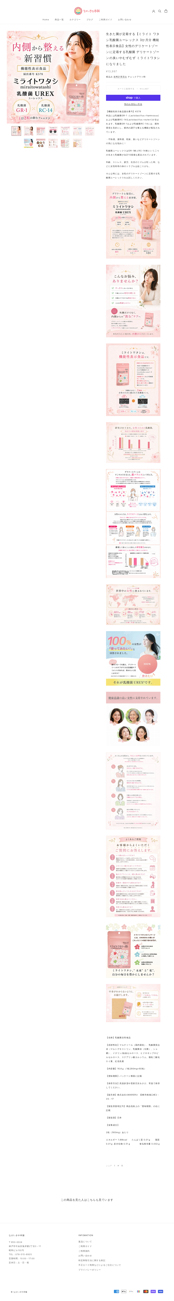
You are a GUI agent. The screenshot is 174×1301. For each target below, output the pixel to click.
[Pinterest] (122, 1165)
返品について (85, 1241)
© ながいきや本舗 (19, 1292)
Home (46, 19)
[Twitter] (118, 1165)
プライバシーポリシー (89, 1269)
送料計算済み (120, 76)
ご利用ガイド (105, 19)
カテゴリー (75, 19)
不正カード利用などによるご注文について (99, 1265)
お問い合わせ (124, 19)
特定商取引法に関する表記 (91, 1260)
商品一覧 (59, 19)
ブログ (89, 19)
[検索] (159, 11)
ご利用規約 (84, 1251)
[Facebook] (114, 1165)
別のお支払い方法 (133, 104)
